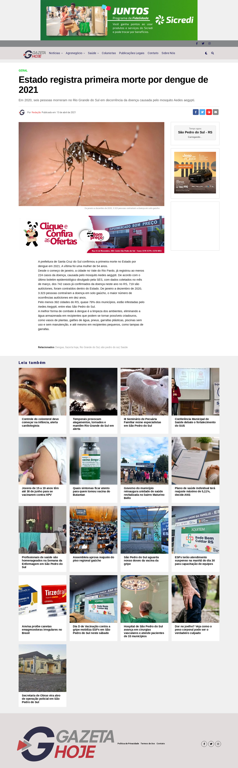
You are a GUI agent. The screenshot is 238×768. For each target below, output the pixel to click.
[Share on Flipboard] (209, 112)
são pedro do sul (110, 347)
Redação (36, 112)
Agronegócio (74, 53)
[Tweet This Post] (202, 112)
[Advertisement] (195, 225)
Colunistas (109, 53)
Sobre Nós (168, 53)
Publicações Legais (131, 53)
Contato (153, 53)
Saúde (92, 53)
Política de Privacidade (128, 743)
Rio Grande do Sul (90, 347)
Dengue (59, 347)
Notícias (54, 53)
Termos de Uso (148, 743)
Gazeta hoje (72, 347)
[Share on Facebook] (196, 112)
